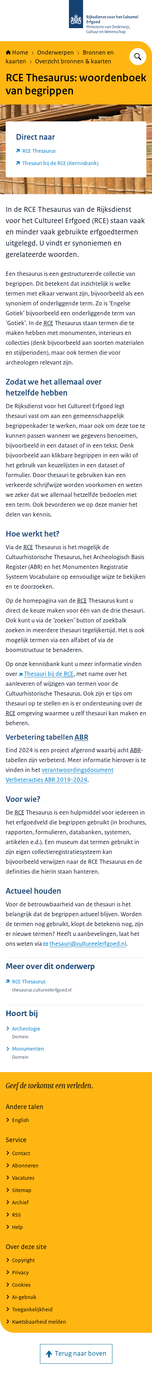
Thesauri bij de (49, 674)
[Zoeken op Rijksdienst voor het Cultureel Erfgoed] (137, 56)
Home (20, 52)
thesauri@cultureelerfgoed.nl (87, 944)
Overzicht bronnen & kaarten (73, 61)
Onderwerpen (55, 52)
